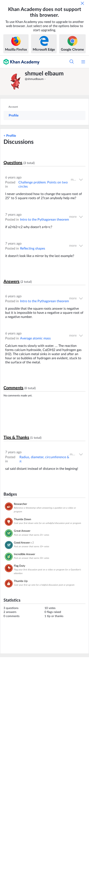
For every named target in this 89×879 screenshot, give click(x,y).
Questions (13, 163)
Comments (13, 388)
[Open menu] (83, 61)
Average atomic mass (35, 338)
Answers (11, 282)
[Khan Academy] (20, 62)
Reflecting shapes (32, 248)
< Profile (10, 135)
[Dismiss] (82, 3)
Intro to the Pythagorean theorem (44, 219)
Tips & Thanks (16, 437)
